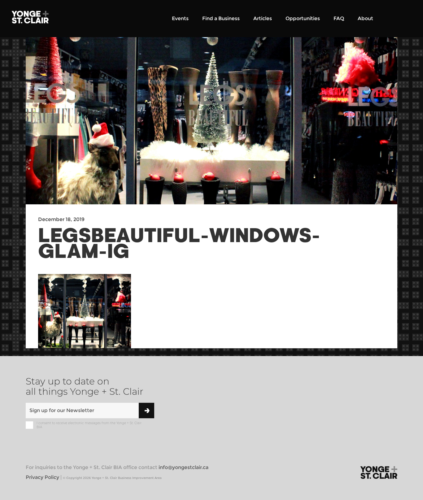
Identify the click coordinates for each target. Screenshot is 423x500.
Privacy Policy (42, 477)
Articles (262, 18)
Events (180, 18)
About (365, 18)
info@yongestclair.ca (183, 467)
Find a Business (221, 18)
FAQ (339, 18)
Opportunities (303, 18)
